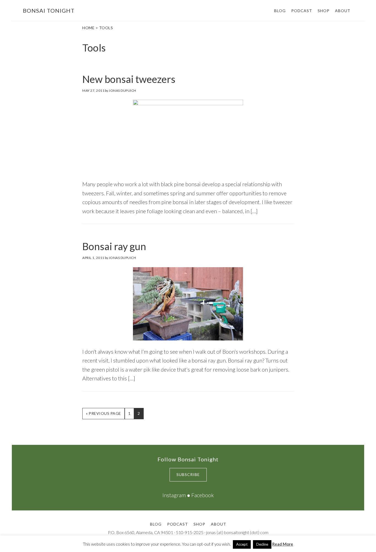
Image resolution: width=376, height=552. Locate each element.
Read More (282, 544)
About (218, 524)
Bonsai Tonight (49, 10)
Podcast (177, 524)
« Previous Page (103, 415)
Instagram (174, 495)
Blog (156, 524)
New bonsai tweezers (128, 79)
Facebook (202, 495)
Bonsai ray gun (114, 246)
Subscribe (188, 474)
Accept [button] (241, 544)
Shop (199, 524)
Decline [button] (262, 544)
